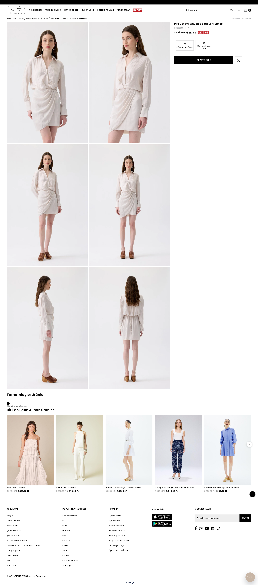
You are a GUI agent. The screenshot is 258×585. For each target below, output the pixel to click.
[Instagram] (200, 528)
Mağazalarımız (14, 520)
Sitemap (66, 565)
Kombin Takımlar (70, 560)
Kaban (65, 555)
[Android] (162, 524)
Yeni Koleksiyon (69, 515)
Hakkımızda (12, 525)
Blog (9, 560)
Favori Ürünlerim (117, 525)
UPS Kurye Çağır (116, 545)
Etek (64, 535)
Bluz (64, 520)
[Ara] (187, 10)
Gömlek (66, 530)
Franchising (12, 555)
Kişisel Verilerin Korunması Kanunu (23, 545)
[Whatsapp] (218, 528)
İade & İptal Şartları (118, 535)
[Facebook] (196, 528)
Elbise (65, 525)
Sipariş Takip (115, 515)
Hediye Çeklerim (117, 530)
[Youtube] (207, 528)
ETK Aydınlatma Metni (17, 540)
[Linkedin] (212, 528)
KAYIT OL (245, 518)
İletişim (10, 515)
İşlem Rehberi (13, 535)
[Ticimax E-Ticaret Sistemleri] (129, 582)
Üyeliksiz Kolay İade (118, 550)
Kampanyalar (13, 550)
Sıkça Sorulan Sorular (119, 540)
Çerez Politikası (14, 530)
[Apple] (162, 517)
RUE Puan (11, 565)
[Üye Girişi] (239, 10)
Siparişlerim (114, 520)
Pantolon (66, 540)
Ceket (65, 545)
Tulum (65, 550)
